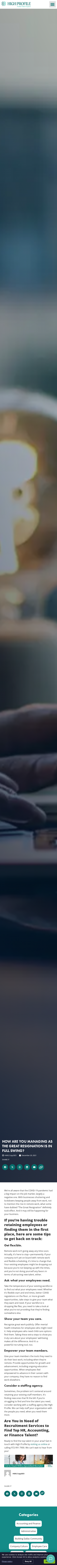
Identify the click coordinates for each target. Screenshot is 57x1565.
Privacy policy (7, 1561)
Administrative (28, 1531)
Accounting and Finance (28, 1523)
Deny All (28, 1561)
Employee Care (39, 1546)
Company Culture (19, 1546)
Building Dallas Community (28, 1538)
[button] (52, 4)
